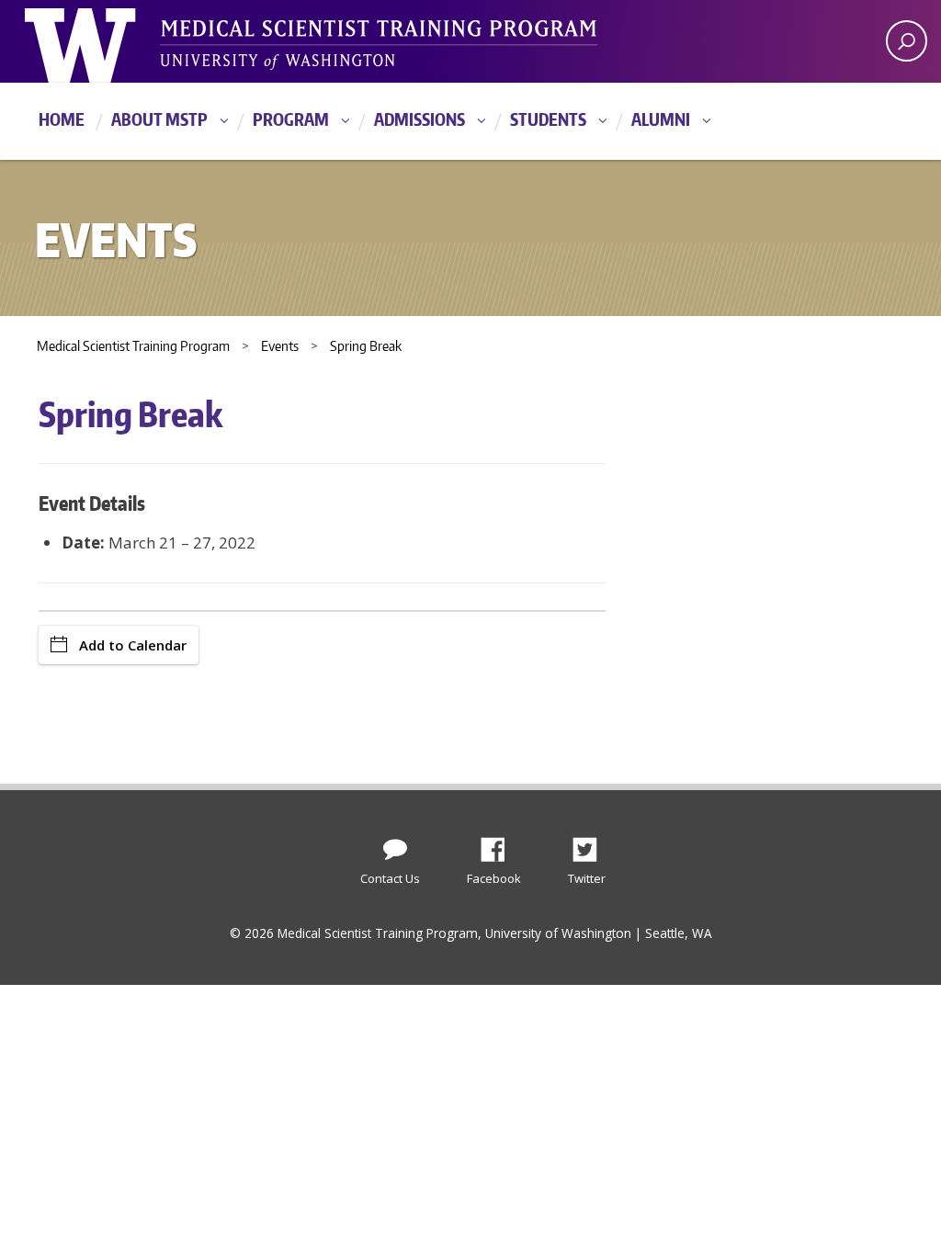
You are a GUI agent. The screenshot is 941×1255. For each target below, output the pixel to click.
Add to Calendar (133, 645)
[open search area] (906, 41)
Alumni (660, 119)
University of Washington (100, 41)
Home (62, 119)
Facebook (500, 844)
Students (548, 119)
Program (291, 119)
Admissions (419, 119)
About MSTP (159, 119)
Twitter (592, 844)
